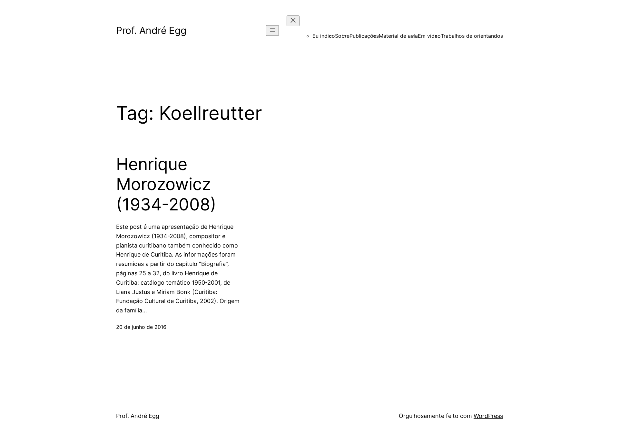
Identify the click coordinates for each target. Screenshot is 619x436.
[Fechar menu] (293, 20)
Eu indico (323, 36)
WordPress (488, 415)
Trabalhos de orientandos (472, 36)
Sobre (342, 36)
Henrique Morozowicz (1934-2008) (166, 184)
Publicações (364, 36)
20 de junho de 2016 (141, 327)
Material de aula (398, 36)
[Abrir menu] (272, 30)
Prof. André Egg (151, 30)
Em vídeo (429, 36)
